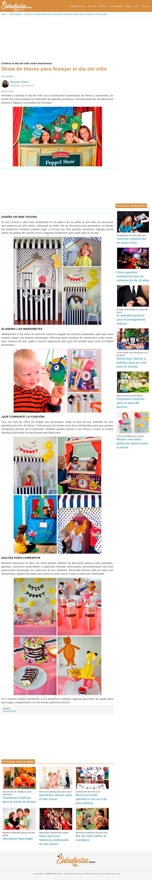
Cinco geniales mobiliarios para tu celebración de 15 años (133, 276)
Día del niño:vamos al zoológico (91, 836)
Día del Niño (7, 77)
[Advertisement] (57, 38)
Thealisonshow (9, 711)
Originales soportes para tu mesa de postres (131, 401)
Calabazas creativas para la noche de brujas (19, 797)
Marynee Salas (19, 82)
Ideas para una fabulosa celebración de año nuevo (54, 838)
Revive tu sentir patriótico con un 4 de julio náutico (91, 798)
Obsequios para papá (19, 836)
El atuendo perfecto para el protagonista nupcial (132, 317)
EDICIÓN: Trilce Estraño (22, 86)
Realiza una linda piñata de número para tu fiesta (132, 442)
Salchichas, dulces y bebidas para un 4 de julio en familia (132, 360)
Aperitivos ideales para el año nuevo (55, 796)
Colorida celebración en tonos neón (131, 239)
